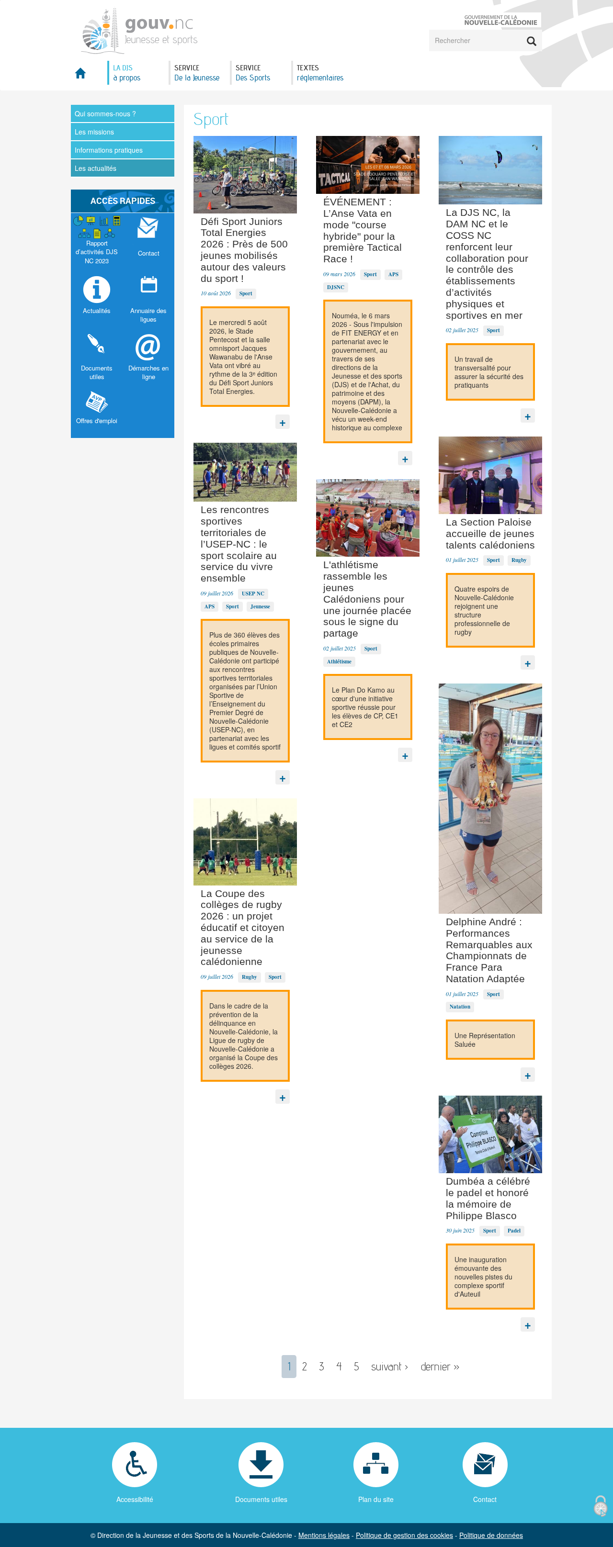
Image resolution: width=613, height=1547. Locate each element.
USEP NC (253, 593)
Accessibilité (134, 1499)
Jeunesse (260, 606)
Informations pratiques (109, 150)
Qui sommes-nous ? (105, 113)
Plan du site (376, 1499)
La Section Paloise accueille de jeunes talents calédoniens (490, 533)
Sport (245, 293)
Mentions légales (324, 1535)
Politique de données (491, 1535)
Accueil (89, 75)
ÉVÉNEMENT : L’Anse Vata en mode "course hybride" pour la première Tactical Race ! (362, 230)
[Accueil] (139, 29)
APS (209, 606)
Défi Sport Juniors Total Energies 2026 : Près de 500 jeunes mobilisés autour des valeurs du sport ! (244, 250)
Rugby (249, 977)
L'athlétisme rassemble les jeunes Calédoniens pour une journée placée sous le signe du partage (367, 599)
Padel (514, 1230)
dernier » (440, 1366)
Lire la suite (282, 419)
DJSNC (335, 287)
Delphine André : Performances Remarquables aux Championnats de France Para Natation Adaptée (489, 950)
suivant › (390, 1366)
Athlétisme (339, 661)
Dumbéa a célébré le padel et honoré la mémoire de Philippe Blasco (488, 1198)
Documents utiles (261, 1499)
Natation (460, 1006)
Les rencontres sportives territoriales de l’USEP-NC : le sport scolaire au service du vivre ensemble (239, 543)
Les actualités (95, 168)
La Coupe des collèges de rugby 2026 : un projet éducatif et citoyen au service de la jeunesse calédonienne (242, 927)
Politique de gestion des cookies (404, 1535)
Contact (485, 1499)
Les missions (94, 131)
